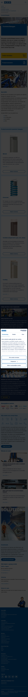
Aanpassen (13, 361)
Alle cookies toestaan (14, 357)
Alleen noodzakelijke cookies (14, 365)
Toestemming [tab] (5, 334)
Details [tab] (14, 334)
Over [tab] (23, 334)
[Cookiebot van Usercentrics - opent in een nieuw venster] (20, 331)
